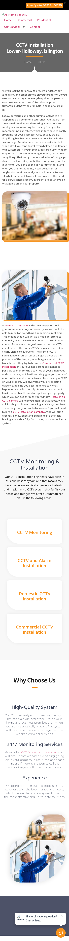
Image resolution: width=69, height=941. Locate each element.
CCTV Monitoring (34, 532)
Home (8, 20)
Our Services (12, 26)
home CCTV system (16, 325)
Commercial (24, 20)
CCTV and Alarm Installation (34, 563)
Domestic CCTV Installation (34, 596)
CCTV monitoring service (38, 752)
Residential (44, 20)
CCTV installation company (29, 411)
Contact (35, 26)
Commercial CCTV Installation (34, 629)
